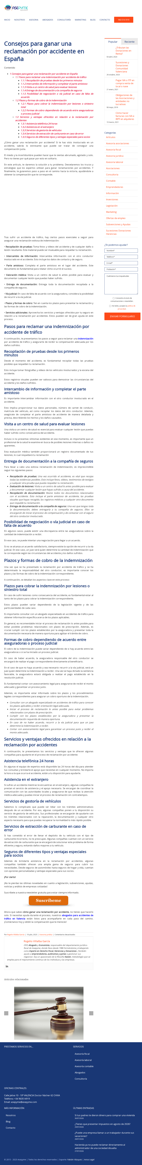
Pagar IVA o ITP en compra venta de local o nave (125, 83)
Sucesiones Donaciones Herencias (118, 232)
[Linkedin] (7, 966)
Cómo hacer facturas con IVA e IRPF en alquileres (125, 116)
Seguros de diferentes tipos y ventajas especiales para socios (55, 136)
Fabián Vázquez (74, 1159)
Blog (8, 1121)
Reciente (130, 41)
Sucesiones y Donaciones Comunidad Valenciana (122, 67)
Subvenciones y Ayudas (118, 224)
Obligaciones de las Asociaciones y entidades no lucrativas (125, 100)
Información (112, 193)
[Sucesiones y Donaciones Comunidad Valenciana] (110, 62)
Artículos (110, 137)
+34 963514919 (22, 1098)
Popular (112, 41)
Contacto (10, 1127)
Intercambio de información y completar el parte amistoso (54, 83)
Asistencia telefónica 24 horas (39, 123)
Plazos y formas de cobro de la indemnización (41, 100)
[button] (5, 31)
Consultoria (112, 174)
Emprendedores (114, 187)
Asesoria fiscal (113, 149)
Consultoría (81, 1078)
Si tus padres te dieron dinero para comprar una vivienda (105, 1115)
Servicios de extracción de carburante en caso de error (52, 133)
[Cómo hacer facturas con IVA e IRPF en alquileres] (110, 113)
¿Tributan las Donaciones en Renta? (123, 50)
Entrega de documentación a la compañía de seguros (51, 90)
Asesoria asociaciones (117, 143)
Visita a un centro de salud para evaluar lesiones (49, 87)
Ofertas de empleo (115, 218)
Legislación (112, 205)
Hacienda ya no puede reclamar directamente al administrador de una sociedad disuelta (100, 1146)
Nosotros (11, 1115)
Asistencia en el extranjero (37, 126)
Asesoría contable (84, 1066)
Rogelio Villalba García (15, 934)
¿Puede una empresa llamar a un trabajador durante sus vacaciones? (104, 1134)
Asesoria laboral (114, 162)
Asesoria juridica (45, 934)
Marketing (111, 211)
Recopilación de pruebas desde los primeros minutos (51, 80)
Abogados (80, 1072)
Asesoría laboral (83, 1060)
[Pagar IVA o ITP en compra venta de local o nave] (110, 80)
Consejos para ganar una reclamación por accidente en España (44, 73)
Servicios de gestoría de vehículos (41, 130)
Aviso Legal (89, 1159)
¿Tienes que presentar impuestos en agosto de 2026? (102, 1124)
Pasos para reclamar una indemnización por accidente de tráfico (50, 77)
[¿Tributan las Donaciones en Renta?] (110, 47)
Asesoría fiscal (82, 1053)
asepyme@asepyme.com (24, 1102)
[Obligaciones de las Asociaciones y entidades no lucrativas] (110, 95)
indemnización (85, 338)
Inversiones (112, 199)
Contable (111, 180)
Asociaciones (113, 168)
